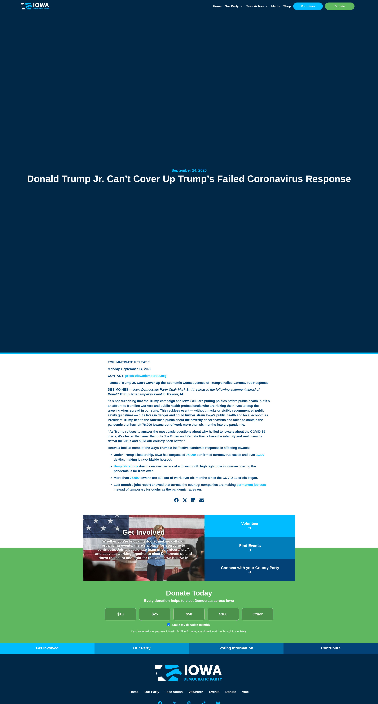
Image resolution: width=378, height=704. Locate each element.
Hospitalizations (126, 466)
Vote (245, 692)
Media (275, 6)
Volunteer (196, 692)
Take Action (255, 6)
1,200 (260, 455)
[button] (176, 500)
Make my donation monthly (190, 624)
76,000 (135, 478)
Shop (287, 6)
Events (214, 692)
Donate (230, 692)
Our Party (232, 6)
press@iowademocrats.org (145, 376)
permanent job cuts (251, 485)
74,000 (191, 455)
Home (217, 6)
